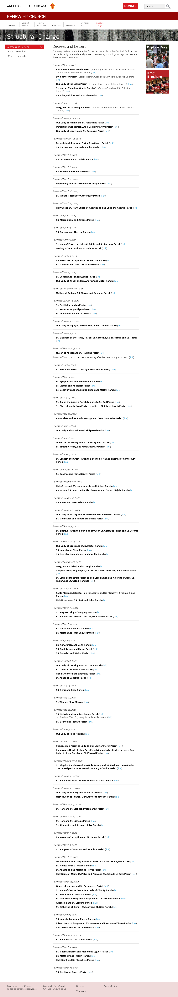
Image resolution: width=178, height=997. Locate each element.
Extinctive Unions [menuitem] (17, 51)
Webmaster (81, 991)
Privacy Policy (110, 986)
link (93, 72)
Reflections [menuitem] (70, 25)
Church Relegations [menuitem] (18, 56)
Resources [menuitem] (56, 25)
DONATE (130, 6)
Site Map (80, 986)
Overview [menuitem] (11, 25)
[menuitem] (24, 47)
